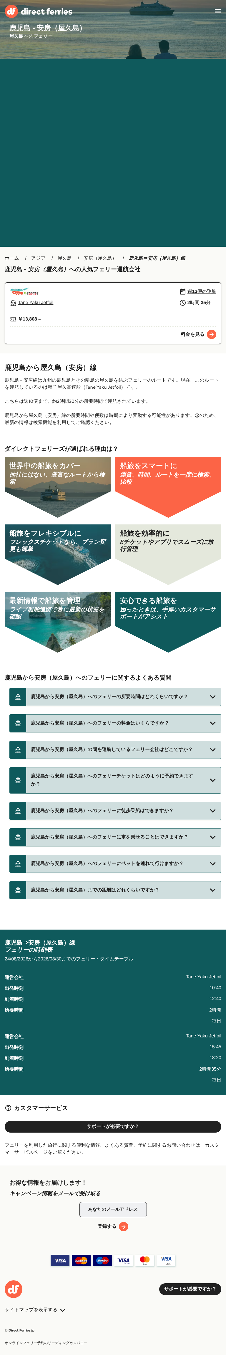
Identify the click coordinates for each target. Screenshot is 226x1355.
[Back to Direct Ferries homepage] (38, 11)
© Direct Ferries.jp (19, 1330)
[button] (115, 697)
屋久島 (65, 258)
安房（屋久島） (100, 258)
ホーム (12, 258)
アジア (38, 258)
